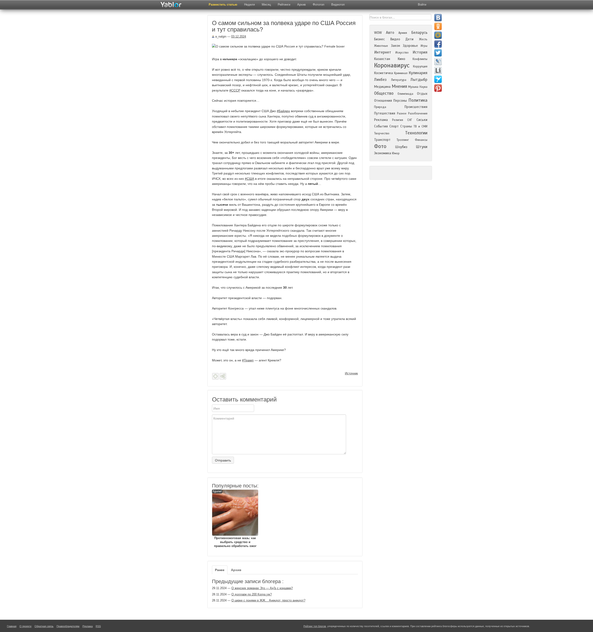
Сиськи (421, 120)
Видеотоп (338, 4)
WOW (378, 33)
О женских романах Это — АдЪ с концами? (262, 588)
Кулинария (418, 72)
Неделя (249, 4)
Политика (417, 100)
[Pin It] (438, 88)
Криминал (400, 73)
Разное (402, 113)
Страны (406, 126)
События (381, 126)
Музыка (413, 87)
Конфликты (420, 59)
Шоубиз (401, 147)
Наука (423, 87)
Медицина (382, 87)
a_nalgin (220, 36)
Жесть (423, 39)
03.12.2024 (238, 36)
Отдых (422, 94)
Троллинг (403, 140)
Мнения (399, 86)
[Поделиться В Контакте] (438, 17)
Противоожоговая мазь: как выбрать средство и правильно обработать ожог (234, 519)
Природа (380, 107)
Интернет (382, 52)
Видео (395, 39)
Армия (402, 33)
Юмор (396, 153)
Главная (11, 626)
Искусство (402, 52)
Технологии (416, 133)
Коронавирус (392, 65)
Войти (422, 4)
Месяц (266, 4)
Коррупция (420, 66)
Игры (424, 46)
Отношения (383, 100)
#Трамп (248, 360)
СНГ (409, 120)
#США (249, 178)
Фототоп (318, 4)
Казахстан (382, 59)
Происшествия (415, 107)
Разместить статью (223, 4)
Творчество (381, 133)
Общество (384, 93)
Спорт (394, 126)
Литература (398, 80)
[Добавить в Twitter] (438, 53)
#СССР (234, 90)
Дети (409, 39)
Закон (395, 46)
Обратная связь (44, 626)
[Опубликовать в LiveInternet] (438, 70)
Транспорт (382, 140)
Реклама (381, 120)
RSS (98, 626)
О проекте (25, 626)
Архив (301, 4)
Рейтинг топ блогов (314, 626)
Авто (390, 32)
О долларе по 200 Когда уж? (251, 594)
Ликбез (380, 79)
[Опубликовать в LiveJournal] (438, 61)
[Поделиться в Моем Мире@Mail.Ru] (438, 35)
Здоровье (410, 46)
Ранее (219, 570)
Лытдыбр (418, 79)
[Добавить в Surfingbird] (438, 79)
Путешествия (384, 113)
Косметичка (383, 73)
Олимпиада (405, 94)
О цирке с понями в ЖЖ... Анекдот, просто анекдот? (268, 600)
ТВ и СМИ (420, 126)
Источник (351, 373)
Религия (397, 120)
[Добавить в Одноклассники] (438, 26)
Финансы (421, 140)
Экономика (382, 153)
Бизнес (379, 39)
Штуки (421, 146)
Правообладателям (68, 626)
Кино (401, 59)
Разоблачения (417, 113)
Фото (380, 146)
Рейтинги (284, 4)
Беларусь (419, 32)
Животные (381, 46)
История (420, 52)
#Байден (283, 111)
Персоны (400, 100)
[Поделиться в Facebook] (438, 44)
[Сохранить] (215, 376)
